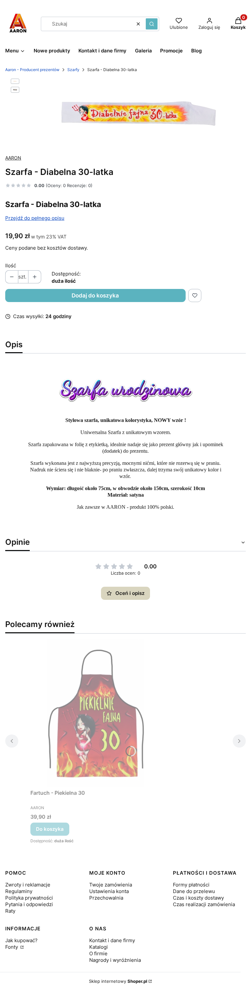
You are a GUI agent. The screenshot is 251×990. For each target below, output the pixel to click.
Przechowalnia (106, 898)
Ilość (10, 265)
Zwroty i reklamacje (27, 885)
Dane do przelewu (194, 891)
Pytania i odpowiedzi (29, 904)
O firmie (98, 953)
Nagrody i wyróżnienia (115, 960)
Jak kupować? (21, 940)
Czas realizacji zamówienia (204, 904)
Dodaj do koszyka (95, 295)
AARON (13, 158)
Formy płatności (191, 885)
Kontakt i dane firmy (112, 940)
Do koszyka (50, 829)
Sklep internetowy (118, 981)
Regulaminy (18, 891)
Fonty (12, 947)
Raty (10, 911)
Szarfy (73, 69)
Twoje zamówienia (110, 885)
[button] (152, 23)
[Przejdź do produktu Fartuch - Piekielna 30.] (95, 713)
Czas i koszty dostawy (198, 898)
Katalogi (98, 947)
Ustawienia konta (109, 891)
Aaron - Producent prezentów (32, 69)
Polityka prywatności (29, 898)
